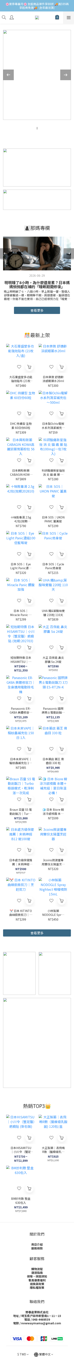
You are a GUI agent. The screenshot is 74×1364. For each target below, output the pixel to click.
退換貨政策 (37, 1284)
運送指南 (37, 1273)
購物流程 (37, 1269)
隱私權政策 (37, 1287)
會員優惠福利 (37, 1280)
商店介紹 (37, 1244)
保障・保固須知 (37, 1276)
